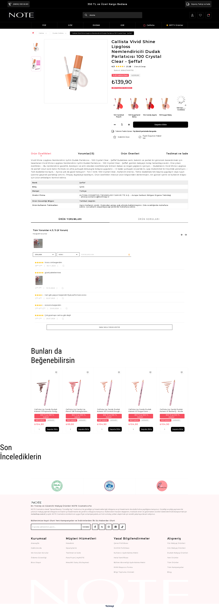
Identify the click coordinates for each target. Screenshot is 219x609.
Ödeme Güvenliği (39, 558)
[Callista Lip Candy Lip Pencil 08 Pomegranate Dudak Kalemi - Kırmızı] (78, 388)
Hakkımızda (36, 548)
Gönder (86, 527)
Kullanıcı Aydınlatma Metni (126, 553)
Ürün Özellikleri (41, 153)
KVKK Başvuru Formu (123, 567)
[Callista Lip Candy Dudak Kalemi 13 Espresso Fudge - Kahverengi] (46, 388)
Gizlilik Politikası (122, 548)
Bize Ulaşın (36, 562)
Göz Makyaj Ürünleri (176, 548)
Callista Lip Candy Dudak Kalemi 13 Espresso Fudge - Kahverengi (46, 410)
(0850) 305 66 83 (20, 4)
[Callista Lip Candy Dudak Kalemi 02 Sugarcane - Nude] (141, 388)
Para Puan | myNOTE (75, 558)
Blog (169, 572)
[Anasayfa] (33, 33)
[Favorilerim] (200, 15)
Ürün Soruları (148, 219)
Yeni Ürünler (172, 558)
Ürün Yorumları (70, 219)
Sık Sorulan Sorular (40, 553)
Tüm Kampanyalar (175, 567)
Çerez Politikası (121, 543)
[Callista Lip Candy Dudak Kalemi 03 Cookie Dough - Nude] (109, 388)
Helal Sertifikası (121, 558)
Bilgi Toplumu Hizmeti (124, 572)
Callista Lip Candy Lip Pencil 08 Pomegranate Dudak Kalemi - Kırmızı (76, 410)
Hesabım (70, 543)
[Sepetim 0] (208, 15)
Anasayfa (35, 543)
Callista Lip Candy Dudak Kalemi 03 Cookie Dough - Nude (109, 410)
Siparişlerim (71, 548)
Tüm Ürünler (173, 562)
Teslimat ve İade (177, 153)
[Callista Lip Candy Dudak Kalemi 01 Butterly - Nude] (172, 388)
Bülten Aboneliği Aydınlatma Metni (129, 562)
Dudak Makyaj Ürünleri (177, 553)
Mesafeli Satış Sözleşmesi (77, 562)
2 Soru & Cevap (139, 66)
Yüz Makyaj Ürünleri (176, 543)
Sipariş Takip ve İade (200, 4)
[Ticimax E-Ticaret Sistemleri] (109, 606)
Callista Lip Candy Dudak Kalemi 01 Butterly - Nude (171, 410)
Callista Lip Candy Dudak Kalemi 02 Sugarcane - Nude (140, 410)
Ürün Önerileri (130, 153)
